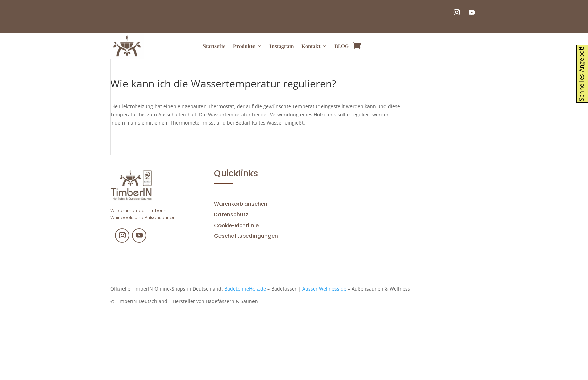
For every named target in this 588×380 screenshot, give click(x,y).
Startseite (214, 46)
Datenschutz (231, 214)
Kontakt (310, 46)
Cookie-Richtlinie (236, 225)
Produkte (244, 46)
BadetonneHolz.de (245, 288)
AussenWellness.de (324, 288)
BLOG (341, 46)
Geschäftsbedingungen (246, 235)
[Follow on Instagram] (457, 12)
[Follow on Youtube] (472, 12)
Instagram (282, 46)
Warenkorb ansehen (240, 204)
